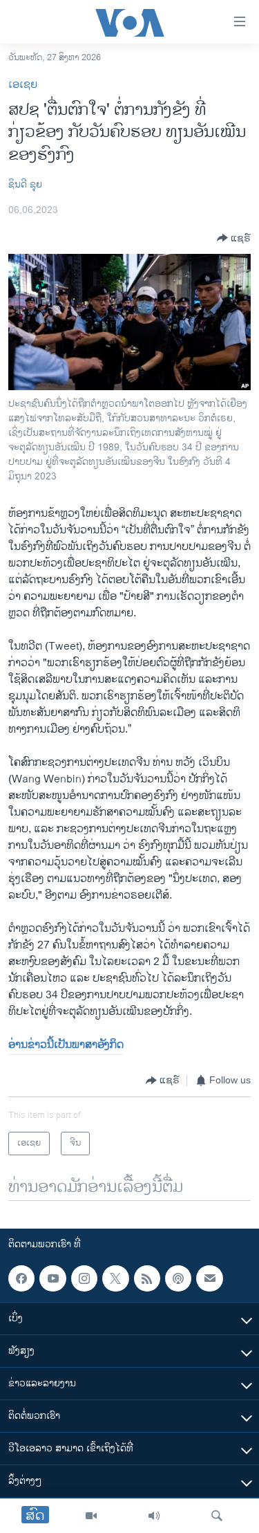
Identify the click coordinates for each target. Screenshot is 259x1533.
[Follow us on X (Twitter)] (115, 1278)
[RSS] (147, 1278)
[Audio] (154, 1515)
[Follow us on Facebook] (21, 1278)
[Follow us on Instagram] (84, 1278)
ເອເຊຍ (22, 84)
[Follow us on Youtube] (52, 1278)
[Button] (234, 238)
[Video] (91, 1515)
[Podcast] (178, 1278)
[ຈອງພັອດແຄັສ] (209, 1278)
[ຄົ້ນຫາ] (217, 1515)
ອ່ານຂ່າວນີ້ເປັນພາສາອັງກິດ (66, 1045)
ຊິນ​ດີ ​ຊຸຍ (25, 184)
